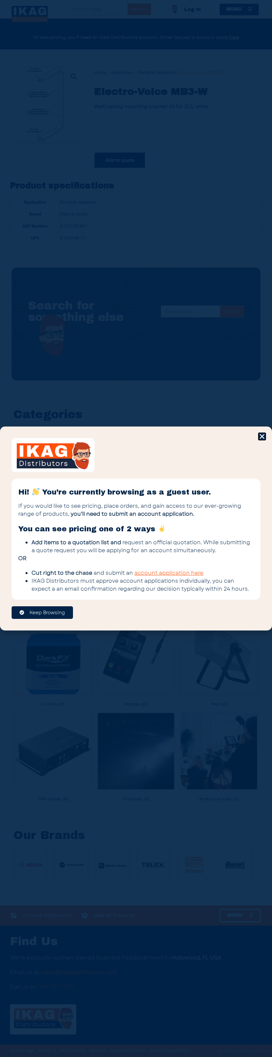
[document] (136, 528)
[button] (262, 436)
